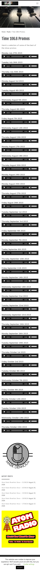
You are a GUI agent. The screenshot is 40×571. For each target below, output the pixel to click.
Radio (9, 32)
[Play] (4, 56)
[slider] (34, 56)
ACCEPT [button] (20, 567)
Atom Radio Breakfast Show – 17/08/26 (15, 504)
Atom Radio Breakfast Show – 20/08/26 (15, 488)
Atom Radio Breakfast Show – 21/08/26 (15, 482)
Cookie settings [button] (28, 564)
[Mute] (30, 56)
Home (3, 32)
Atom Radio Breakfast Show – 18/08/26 (15, 498)
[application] (20, 56)
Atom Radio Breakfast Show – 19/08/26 (15, 493)
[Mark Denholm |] (10, 3)
